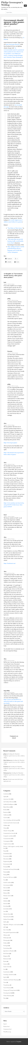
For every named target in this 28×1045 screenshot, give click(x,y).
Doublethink (6, 853)
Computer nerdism (8, 836)
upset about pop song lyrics (13, 44)
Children (5, 825)
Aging (5, 796)
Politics (5, 943)
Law (4, 911)
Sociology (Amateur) (8, 974)
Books (4, 809)
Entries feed (6, 1026)
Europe (5, 866)
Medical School (7, 919)
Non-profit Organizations (9, 932)
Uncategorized (7, 993)
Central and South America (10, 822)
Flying (5, 874)
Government (6, 885)
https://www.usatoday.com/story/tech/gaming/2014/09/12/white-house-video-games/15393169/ (14, 504)
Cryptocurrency (7, 844)
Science (5, 964)
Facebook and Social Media (10, 869)
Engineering (6, 861)
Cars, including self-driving (10, 820)
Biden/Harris (6, 807)
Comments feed (7, 1029)
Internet (5, 903)
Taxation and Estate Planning (10, 979)
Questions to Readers (8, 951)
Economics (6, 856)
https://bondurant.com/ (10, 563)
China (4, 828)
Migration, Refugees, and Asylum (11, 924)
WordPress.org (7, 1031)
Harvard (5, 887)
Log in (5, 1024)
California (5, 815)
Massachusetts (7, 916)
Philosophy (6, 937)
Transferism (6, 985)
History (5, 893)
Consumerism (6, 838)
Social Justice (6, 972)
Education (6, 859)
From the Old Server (8, 877)
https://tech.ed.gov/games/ (10, 442)
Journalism (6, 908)
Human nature (7, 895)
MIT (4, 927)
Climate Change (7, 830)
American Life (7, 799)
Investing (5, 906)
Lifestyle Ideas (6, 914)
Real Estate (6, 953)
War (4, 998)
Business (5, 812)
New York (5, 930)
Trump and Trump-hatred (10, 990)
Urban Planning (7, 995)
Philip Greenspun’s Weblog (12, 3)
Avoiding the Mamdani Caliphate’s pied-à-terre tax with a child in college (14, 755)
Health (5, 890)
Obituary (5, 935)
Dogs (4, 851)
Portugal (5, 945)
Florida (5, 872)
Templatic (18, 1041)
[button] (25, 6)
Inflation (5, 901)
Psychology (6, 948)
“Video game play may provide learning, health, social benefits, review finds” (15, 241)
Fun (4, 880)
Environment (6, 864)
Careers (5, 817)
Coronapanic (6, 841)
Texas (4, 982)
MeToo (5, 922)
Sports (5, 977)
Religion (5, 956)
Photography (6, 940)
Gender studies (7, 882)
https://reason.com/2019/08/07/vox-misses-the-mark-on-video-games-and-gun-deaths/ (13, 701)
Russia (5, 961)
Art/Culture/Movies (8, 801)
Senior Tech (6, 966)
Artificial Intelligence (8, 804)
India (4, 898)
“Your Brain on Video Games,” (15, 228)
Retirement (6, 958)
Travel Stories (6, 987)
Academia (5, 794)
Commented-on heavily (9, 833)
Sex (4, 969)
